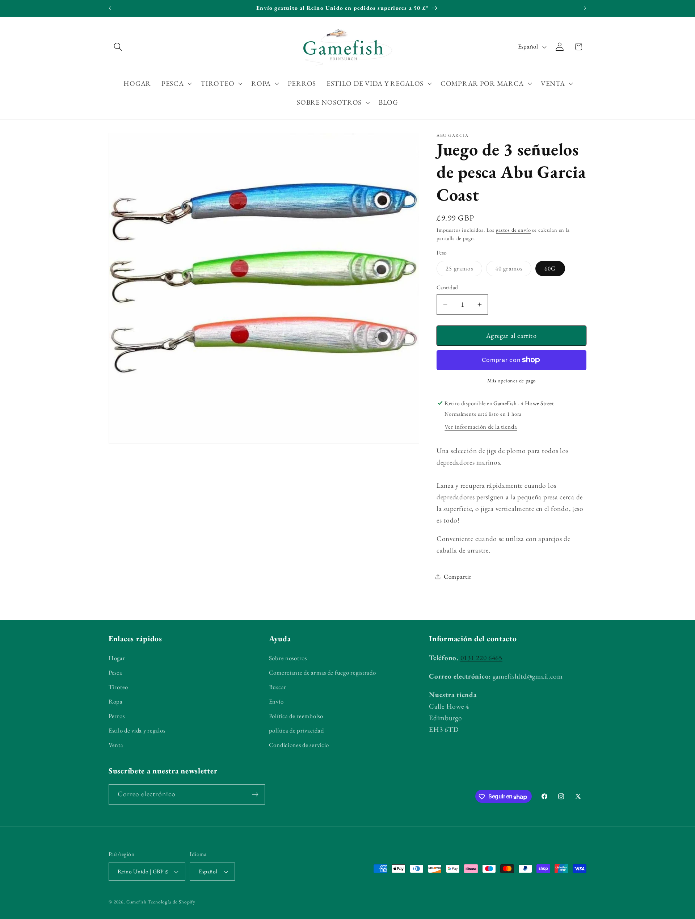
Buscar (277, 687)
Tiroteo (118, 687)
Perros (117, 716)
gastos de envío (513, 229)
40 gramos (513, 270)
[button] (118, 46)
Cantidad (447, 287)
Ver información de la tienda (481, 427)
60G (550, 268)
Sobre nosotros (288, 658)
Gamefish (136, 902)
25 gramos (464, 270)
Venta (116, 745)
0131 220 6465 (481, 657)
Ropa (116, 701)
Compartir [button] (457, 576)
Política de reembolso (296, 716)
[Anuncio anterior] (110, 8)
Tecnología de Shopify (171, 902)
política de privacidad (296, 730)
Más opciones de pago (511, 380)
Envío (276, 701)
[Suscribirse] (255, 794)
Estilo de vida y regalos (137, 730)
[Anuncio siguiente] (585, 8)
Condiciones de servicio (299, 745)
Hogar (117, 658)
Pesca (115, 672)
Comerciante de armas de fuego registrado (322, 672)
